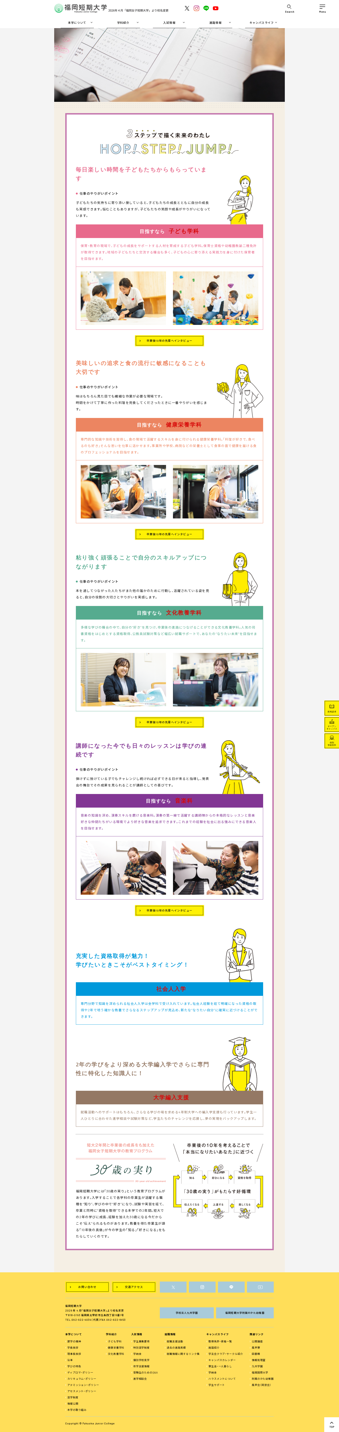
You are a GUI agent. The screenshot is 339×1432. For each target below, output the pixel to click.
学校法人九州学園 (187, 1312)
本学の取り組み (76, 1409)
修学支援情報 (141, 1366)
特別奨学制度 (141, 1347)
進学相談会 (140, 1378)
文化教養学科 (116, 1353)
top (331, 1424)
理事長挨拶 (74, 1353)
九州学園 (257, 1366)
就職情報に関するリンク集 (183, 1353)
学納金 (137, 1353)
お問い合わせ (87, 1286)
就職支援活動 (175, 1341)
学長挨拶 (72, 1347)
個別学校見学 (141, 1359)
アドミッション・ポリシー (83, 1384)
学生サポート (216, 1384)
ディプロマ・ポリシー (80, 1372)
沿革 (70, 1359)
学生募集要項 (141, 1341)
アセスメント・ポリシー (81, 1391)
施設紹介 (214, 1347)
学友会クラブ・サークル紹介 (225, 1353)
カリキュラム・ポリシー (81, 1378)
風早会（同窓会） (261, 1384)
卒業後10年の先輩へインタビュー (169, 340)
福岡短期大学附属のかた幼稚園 (244, 1312)
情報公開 (72, 1403)
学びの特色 (74, 1366)
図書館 (256, 1353)
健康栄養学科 (116, 1347)
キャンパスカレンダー (222, 1359)
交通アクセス (134, 1286)
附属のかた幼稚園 (263, 1378)
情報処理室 (258, 1359)
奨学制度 (72, 1397)
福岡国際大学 (260, 1372)
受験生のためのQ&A (145, 1372)
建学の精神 (74, 1341)
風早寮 (256, 1347)
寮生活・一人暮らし (220, 1366)
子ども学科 (115, 1341)
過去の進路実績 (176, 1347)
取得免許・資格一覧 (220, 1341)
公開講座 (257, 1341)
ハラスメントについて (222, 1378)
